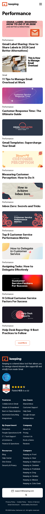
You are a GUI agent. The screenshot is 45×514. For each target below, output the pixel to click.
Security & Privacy (9, 465)
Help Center (7, 458)
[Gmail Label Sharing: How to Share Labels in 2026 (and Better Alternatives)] (22, 29)
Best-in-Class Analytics (11, 411)
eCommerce (7, 440)
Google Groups (29, 415)
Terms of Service (33, 502)
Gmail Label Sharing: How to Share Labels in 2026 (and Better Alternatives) (20, 47)
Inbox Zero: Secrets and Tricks (21, 206)
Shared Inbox (28, 404)
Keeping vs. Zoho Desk (32, 483)
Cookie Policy (21, 502)
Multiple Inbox (28, 418)
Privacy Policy (10, 502)
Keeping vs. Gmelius (30, 476)
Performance (7, 40)
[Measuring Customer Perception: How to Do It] (22, 159)
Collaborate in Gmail (10, 404)
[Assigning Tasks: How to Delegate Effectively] (22, 251)
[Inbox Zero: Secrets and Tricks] (22, 191)
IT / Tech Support (9, 436)
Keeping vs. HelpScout (31, 462)
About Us (26, 429)
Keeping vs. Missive (30, 480)
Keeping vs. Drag (29, 473)
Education (6, 429)
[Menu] (40, 4)
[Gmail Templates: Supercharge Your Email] (22, 127)
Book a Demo (28, 440)
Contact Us (27, 436)
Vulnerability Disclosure (29, 504)
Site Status (6, 462)
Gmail (4, 75)
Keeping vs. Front (29, 454)
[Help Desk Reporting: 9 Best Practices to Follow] (22, 314)
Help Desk (27, 411)
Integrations (7, 418)
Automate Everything (10, 415)
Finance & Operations (10, 444)
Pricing (25, 433)
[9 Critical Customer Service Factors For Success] (22, 283)
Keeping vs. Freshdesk (31, 469)
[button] (19, 495)
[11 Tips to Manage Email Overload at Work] (22, 64)
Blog (4, 454)
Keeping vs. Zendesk (31, 465)
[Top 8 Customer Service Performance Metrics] (22, 219)
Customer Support (30, 407)
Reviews (26, 444)
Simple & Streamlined (10, 407)
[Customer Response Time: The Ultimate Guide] (22, 95)
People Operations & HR (11, 433)
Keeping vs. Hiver (29, 458)
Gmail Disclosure (13, 504)
